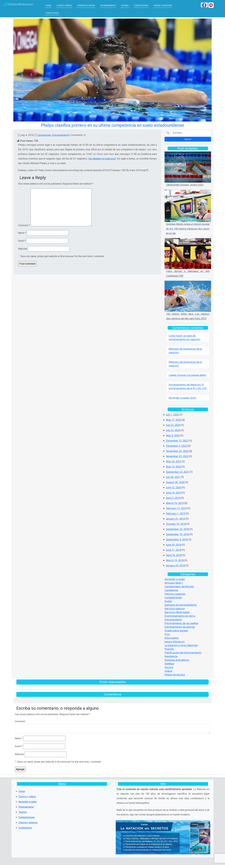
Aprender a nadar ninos (182, 397)
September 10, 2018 (177, 534)
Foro (167, 634)
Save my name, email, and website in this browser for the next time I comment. (63, 256)
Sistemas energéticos (177, 660)
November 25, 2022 (177, 451)
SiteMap (169, 663)
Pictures (169, 649)
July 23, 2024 (173, 425)
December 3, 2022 (176, 445)
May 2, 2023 (173, 435)
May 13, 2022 (173, 466)
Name (22, 232)
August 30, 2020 (175, 482)
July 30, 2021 (173, 477)
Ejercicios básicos (175, 608)
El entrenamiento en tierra (180, 616)
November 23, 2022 (177, 456)
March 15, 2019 (175, 503)
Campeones (44, 135)
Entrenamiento (108, 5)
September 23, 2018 (177, 529)
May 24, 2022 (173, 461)
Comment (24, 225)
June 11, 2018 (173, 550)
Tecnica (125, 5)
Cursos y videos (64, 5)
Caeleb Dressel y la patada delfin (187, 375)
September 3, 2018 (177, 539)
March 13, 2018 (175, 560)
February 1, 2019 (175, 513)
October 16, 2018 (176, 524)
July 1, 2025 (172, 414)
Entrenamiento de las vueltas (181, 623)
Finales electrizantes (176, 630)
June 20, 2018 (173, 544)
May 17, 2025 (173, 419)
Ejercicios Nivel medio (177, 612)
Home (48, 5)
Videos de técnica (175, 674)
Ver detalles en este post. (102, 158)
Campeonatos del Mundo (179, 586)
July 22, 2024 (173, 430)
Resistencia (171, 656)
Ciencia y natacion (163, 5)
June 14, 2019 (173, 492)
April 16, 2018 (174, 555)
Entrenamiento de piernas (180, 627)
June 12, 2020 (173, 487)
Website (22, 248)
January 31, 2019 (175, 518)
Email (22, 240)
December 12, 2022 (177, 440)
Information (172, 638)
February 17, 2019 (176, 508)
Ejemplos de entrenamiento (181, 605)
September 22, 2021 (177, 472)
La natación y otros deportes (181, 645)
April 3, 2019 (173, 498)
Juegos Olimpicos (175, 641)
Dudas (168, 601)
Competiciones (141, 5)
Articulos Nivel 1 (174, 582)
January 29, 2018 (175, 565)
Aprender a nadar (86, 5)
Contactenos (52, 13)
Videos (168, 671)
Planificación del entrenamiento (183, 652)
